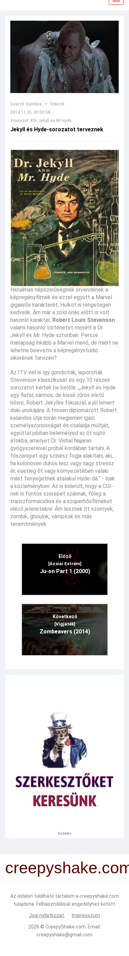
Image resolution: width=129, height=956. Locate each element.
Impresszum (86, 915)
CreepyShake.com (65, 926)
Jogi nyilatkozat (47, 915)
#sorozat (19, 120)
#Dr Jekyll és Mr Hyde (51, 120)
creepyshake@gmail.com (64, 934)
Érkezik (57, 104)
